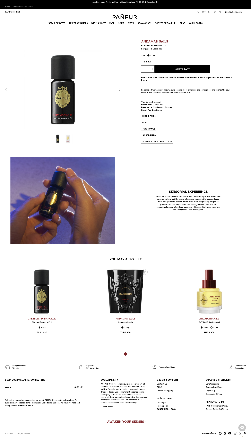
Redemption (162, 405)
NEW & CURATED (57, 23)
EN (209, 12)
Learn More (107, 407)
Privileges (161, 402)
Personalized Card (214, 387)
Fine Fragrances (78, 23)
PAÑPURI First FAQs (166, 409)
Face (111, 23)
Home (7, 6)
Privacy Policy (27, 405)
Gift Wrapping (212, 383)
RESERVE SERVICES (233, 12)
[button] (7, 89)
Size (143, 55)
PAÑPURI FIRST (12, 11)
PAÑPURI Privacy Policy (217, 405)
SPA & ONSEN (144, 23)
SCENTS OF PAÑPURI (165, 23)
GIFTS (131, 23)
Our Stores (196, 23)
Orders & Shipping (165, 390)
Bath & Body (98, 23)
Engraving (210, 390)
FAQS (159, 387)
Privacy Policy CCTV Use (217, 409)
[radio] (151, 55)
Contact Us (162, 383)
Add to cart (182, 69)
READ (182, 23)
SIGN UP (78, 387)
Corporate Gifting (214, 394)
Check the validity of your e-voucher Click (125, 2)
